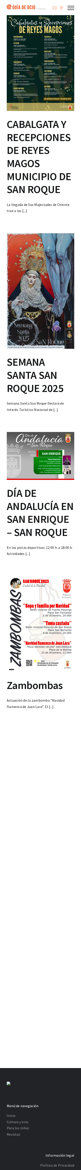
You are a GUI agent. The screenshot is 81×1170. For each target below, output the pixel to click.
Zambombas (35, 685)
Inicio (11, 1115)
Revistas (13, 1134)
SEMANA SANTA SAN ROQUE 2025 (35, 375)
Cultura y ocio (17, 1122)
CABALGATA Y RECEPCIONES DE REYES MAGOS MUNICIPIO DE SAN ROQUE (39, 156)
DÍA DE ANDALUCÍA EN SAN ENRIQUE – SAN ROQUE (40, 512)
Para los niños (18, 1128)
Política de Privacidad (57, 1165)
